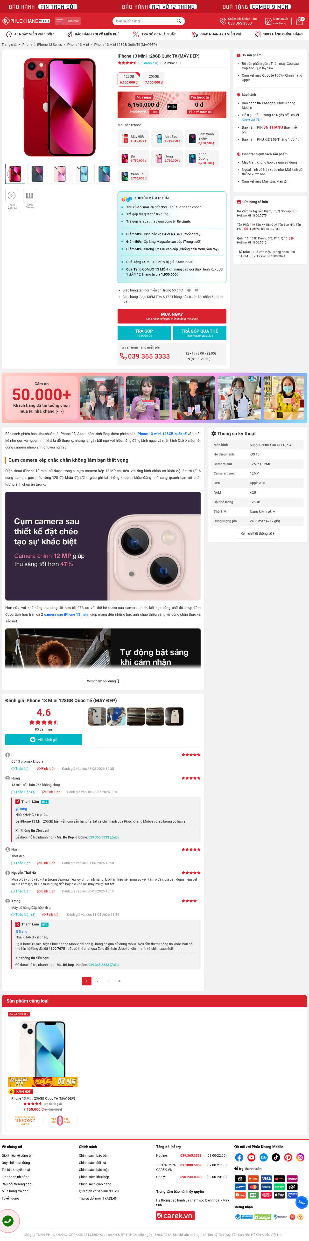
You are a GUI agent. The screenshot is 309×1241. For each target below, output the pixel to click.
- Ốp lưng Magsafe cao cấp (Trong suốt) (164, 242)
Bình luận (48, 769)
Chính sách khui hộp (94, 1177)
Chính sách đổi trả (92, 1163)
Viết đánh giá (47, 740)
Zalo (301, 1202)
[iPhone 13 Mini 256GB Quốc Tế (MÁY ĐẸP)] (42, 1050)
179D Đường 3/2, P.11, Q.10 (269, 238)
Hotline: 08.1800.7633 (265, 229)
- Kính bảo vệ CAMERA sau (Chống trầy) (164, 234)
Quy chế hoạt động (16, 1163)
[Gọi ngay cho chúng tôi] (8, 1221)
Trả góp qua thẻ (200, 333)
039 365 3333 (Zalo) (103, 837)
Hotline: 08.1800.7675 (252, 215)
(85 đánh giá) (148, 63)
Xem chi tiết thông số (256, 533)
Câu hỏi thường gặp (16, 1184)
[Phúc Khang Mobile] (26, 21)
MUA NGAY (172, 316)
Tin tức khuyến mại (16, 1170)
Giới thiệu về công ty (17, 1155)
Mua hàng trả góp (15, 1191)
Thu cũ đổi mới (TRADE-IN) (99, 1198)
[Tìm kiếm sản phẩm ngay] (179, 21)
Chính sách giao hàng (95, 1184)
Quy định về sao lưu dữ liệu (99, 1191)
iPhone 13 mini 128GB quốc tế (162, 434)
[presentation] (8, 174)
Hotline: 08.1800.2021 (270, 256)
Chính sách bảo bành (95, 1155)
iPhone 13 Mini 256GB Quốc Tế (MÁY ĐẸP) (42, 1098)
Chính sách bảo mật (94, 1170)
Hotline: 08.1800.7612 (252, 242)
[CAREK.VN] (175, 1215)
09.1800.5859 (191, 1165)
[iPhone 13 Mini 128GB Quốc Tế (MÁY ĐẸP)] (59, 107)
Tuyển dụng (10, 1198)
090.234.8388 (191, 1177)
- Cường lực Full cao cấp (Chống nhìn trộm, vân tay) (172, 249)
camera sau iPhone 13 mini (66, 614)
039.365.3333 (191, 1155)
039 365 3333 (240, 23)
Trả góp (144, 333)
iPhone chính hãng (15, 1177)
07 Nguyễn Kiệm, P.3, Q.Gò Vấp (270, 211)
